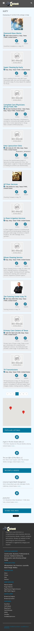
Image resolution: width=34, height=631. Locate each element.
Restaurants (8, 558)
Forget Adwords (8, 587)
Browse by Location (9, 598)
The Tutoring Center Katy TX (15, 296)
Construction (8, 554)
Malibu (15, 567)
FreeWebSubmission (9, 616)
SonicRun (6, 614)
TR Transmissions (11, 369)
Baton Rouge (8, 567)
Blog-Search (7, 608)
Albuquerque (8, 565)
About (5, 573)
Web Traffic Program (9, 591)
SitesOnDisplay (8, 610)
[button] (4, 3)
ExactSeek (7, 604)
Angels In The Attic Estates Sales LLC (13, 442)
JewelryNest (6, 498)
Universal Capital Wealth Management (14, 482)
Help (5, 577)
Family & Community (16, 556)
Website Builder (8, 585)
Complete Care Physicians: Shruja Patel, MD (14, 106)
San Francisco (17, 565)
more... (13, 446)
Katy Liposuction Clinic (13, 146)
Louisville (26, 565)
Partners (6, 579)
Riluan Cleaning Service (13, 257)
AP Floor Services (11, 184)
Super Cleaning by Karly (13, 67)
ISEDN (6, 612)
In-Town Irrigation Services (14, 218)
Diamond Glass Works (12, 33)
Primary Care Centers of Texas (16, 330)
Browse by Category (9, 596)
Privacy (6, 575)
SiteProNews (7, 606)
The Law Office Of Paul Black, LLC (13, 458)
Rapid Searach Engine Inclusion (12, 589)
